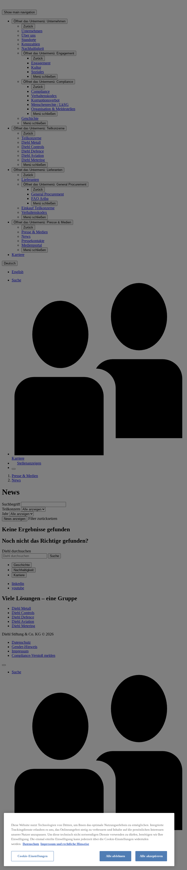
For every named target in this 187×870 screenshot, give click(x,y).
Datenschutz (31, 844)
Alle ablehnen (115, 856)
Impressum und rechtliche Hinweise (64, 844)
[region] (89, 839)
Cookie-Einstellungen (33, 856)
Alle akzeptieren (151, 856)
